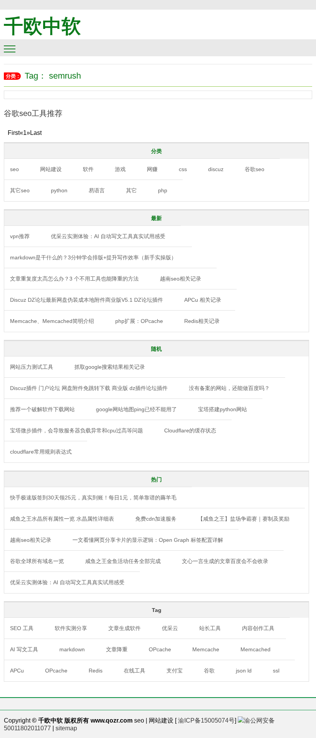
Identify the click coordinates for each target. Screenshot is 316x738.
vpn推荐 (20, 236)
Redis (96, 670)
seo (14, 169)
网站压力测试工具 (31, 367)
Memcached (255, 649)
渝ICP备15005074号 (206, 720)
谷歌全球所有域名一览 (37, 561)
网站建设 (51, 169)
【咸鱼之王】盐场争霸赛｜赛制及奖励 (243, 519)
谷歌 (209, 670)
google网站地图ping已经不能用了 (136, 409)
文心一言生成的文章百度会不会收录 (225, 561)
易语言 (97, 190)
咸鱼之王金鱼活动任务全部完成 (123, 561)
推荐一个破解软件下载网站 (42, 409)
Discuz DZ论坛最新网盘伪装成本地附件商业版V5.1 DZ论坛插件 (86, 300)
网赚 (152, 169)
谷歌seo (254, 169)
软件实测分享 (71, 628)
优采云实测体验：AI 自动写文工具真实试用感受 (108, 236)
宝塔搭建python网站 (222, 409)
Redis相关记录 (202, 321)
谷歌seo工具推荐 (33, 113)
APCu (17, 670)
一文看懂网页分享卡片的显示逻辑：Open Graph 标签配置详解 (147, 540)
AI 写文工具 (24, 649)
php (162, 190)
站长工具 (210, 628)
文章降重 (117, 649)
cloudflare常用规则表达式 (41, 452)
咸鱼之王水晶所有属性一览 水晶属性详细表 (62, 519)
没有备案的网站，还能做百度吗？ (229, 388)
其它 (131, 190)
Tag (156, 610)
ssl (276, 670)
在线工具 (134, 670)
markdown (72, 649)
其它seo (20, 190)
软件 (88, 169)
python (59, 190)
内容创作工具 (258, 628)
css (183, 169)
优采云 (170, 628)
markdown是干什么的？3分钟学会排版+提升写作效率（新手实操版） (93, 257)
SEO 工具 (22, 628)
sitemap (66, 728)
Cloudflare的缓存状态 (190, 430)
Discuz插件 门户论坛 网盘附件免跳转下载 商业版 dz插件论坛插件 (89, 388)
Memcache (205, 649)
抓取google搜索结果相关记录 (109, 367)
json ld (244, 670)
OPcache (160, 649)
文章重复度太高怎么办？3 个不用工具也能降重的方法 (74, 279)
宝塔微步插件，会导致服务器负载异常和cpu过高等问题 (76, 430)
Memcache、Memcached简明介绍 (52, 321)
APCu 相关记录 (202, 300)
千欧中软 (42, 26)
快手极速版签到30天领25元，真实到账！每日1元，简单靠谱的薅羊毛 (93, 497)
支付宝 (174, 670)
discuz (216, 169)
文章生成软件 (124, 628)
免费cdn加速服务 (155, 519)
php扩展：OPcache (139, 321)
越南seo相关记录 (180, 279)
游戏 (120, 169)
